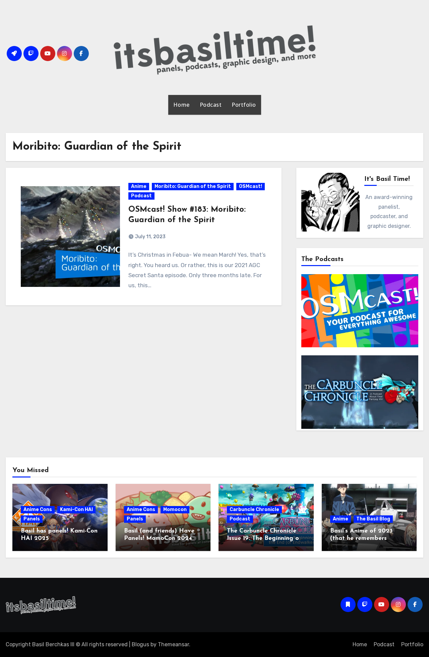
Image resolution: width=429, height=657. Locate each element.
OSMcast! (250, 186)
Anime (138, 186)
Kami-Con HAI (76, 509)
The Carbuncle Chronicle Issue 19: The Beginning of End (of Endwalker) (264, 538)
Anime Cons (37, 509)
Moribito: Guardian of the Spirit (193, 186)
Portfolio (244, 104)
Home (181, 104)
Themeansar (173, 644)
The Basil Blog (373, 519)
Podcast (211, 104)
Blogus (140, 644)
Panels (31, 519)
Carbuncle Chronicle (254, 509)
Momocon (175, 509)
